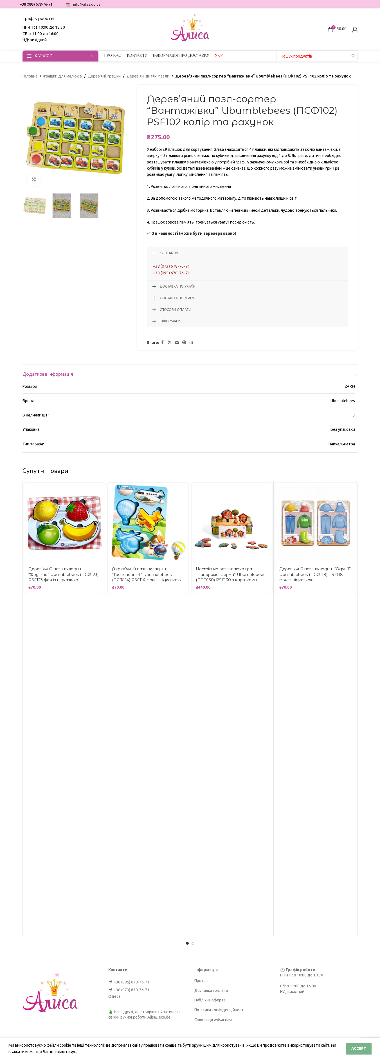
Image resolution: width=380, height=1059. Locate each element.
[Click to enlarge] (34, 179)
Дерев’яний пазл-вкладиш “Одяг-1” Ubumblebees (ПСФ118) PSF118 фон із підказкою (315, 574)
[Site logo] (190, 29)
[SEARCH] (353, 56)
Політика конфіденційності (219, 1010)
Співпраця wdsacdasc (213, 1019)
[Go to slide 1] (187, 943)
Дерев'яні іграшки (104, 76)
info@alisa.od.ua (86, 4)
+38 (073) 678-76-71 (171, 266)
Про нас (201, 980)
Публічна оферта (210, 1000)
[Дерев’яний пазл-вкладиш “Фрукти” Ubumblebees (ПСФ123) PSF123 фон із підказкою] (64, 523)
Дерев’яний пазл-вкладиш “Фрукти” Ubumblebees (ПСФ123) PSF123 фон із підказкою (63, 574)
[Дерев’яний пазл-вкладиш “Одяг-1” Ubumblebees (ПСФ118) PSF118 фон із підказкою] (315, 523)
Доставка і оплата (211, 990)
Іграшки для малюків (62, 76)
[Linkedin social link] (191, 342)
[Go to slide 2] (193, 943)
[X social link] (169, 342)
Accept (358, 1048)
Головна (30, 76)
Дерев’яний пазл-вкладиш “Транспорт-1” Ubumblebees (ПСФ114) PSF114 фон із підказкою (146, 574)
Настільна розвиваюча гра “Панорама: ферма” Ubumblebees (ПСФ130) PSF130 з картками (230, 574)
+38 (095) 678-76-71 (171, 272)
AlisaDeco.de (158, 1017)
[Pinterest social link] (184, 342)
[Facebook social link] (162, 342)
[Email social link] (177, 342)
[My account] (355, 29)
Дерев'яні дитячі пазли (148, 76)
